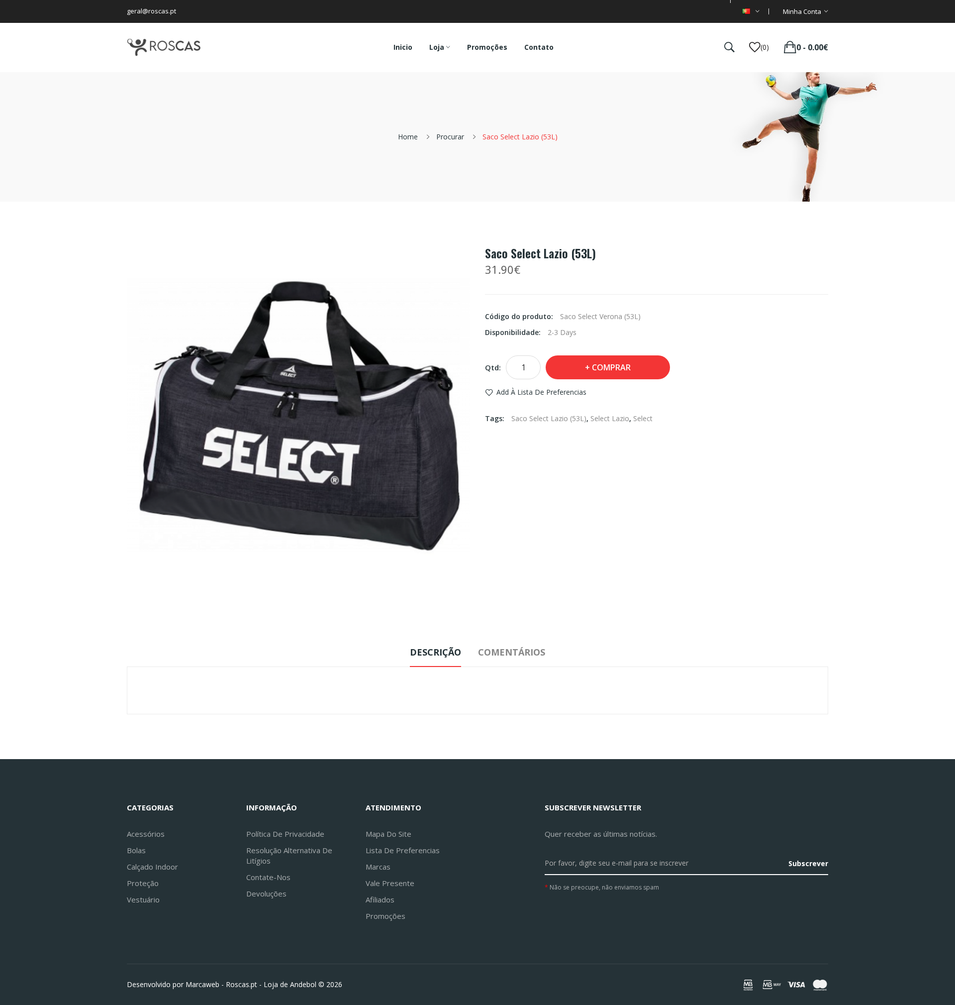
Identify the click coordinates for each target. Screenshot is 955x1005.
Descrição (435, 652)
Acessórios (146, 834)
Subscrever (808, 863)
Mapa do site (388, 834)
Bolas (136, 850)
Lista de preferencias (403, 850)
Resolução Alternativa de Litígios (289, 855)
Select (643, 418)
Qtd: (493, 367)
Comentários (511, 652)
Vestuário (143, 899)
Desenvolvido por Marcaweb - (175, 984)
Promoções (385, 916)
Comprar (611, 367)
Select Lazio (609, 418)
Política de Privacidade (285, 834)
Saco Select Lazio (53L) (520, 136)
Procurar (450, 136)
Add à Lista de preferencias (541, 392)
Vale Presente (390, 883)
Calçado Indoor (152, 867)
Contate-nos (268, 877)
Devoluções (266, 893)
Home (408, 136)
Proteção (143, 883)
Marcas (378, 867)
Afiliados (380, 899)
